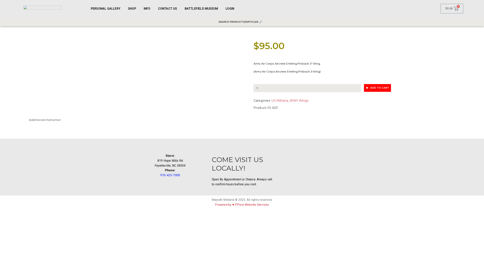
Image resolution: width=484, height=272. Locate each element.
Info (147, 8)
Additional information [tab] (45, 119)
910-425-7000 (170, 175)
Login (230, 8)
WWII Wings (298, 100)
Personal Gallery (105, 8)
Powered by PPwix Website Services (242, 204)
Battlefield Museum (201, 8)
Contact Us (167, 8)
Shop (132, 8)
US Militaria (279, 100)
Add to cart (379, 87)
